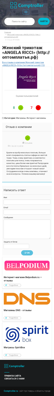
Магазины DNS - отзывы (27, 305)
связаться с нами (14, 379)
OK (28, 253)
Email (6, 208)
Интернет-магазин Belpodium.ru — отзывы (27, 272)
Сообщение (8, 218)
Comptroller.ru (11, 391)
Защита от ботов (10, 242)
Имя (5, 197)
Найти (44, 21)
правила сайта (12, 376)
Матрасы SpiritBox (27, 340)
